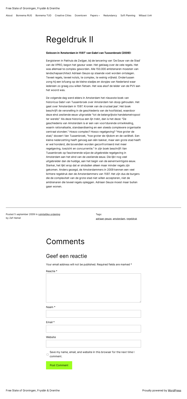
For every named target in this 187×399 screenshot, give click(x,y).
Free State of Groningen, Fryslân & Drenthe (33, 8)
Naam (50, 307)
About (9, 15)
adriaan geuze (103, 218)
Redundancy (110, 15)
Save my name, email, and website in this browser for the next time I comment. (92, 354)
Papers (94, 15)
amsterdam (119, 218)
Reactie (51, 271)
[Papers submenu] (99, 15)
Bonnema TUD (43, 15)
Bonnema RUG (24, 15)
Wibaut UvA (145, 15)
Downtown (81, 15)
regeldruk (132, 218)
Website (51, 337)
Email (50, 322)
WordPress (174, 390)
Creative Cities (63, 15)
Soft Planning (128, 15)
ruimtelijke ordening (49, 214)
